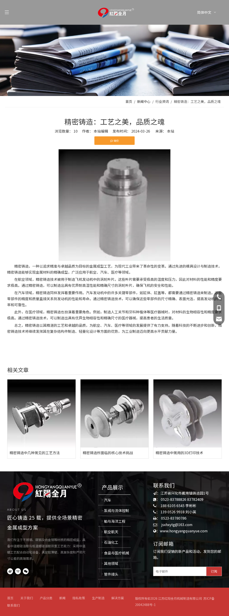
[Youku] (18, 571)
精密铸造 (21, 266)
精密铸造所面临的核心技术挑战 (108, 452)
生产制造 (98, 598)
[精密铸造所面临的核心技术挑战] (115, 413)
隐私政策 (78, 598)
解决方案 (117, 598)
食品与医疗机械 (116, 553)
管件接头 (111, 574)
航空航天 (111, 531)
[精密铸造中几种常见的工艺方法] (41, 413)
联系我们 (13, 605)
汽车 (107, 500)
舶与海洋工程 (114, 521)
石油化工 (111, 542)
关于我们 (26, 598)
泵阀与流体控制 (116, 510)
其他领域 (111, 563)
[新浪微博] (10, 571)
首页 (10, 598)
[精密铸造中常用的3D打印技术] (187, 413)
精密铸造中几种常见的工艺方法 (35, 452)
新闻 (62, 598)
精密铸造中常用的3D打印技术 (179, 452)
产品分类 (46, 598)
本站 (170, 131)
